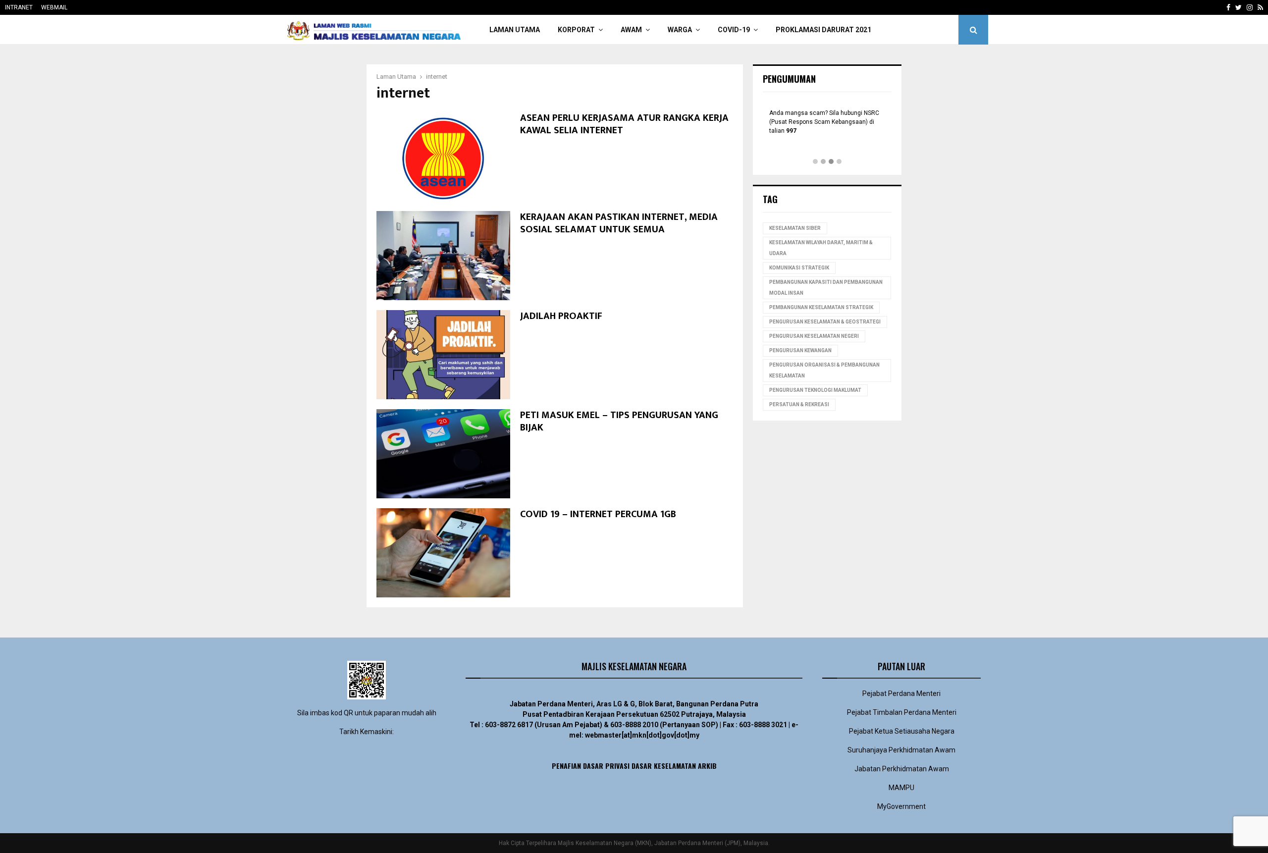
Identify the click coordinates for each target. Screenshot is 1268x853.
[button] (815, 162)
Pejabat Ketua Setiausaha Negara (901, 731)
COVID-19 (734, 30)
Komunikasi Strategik (799, 267)
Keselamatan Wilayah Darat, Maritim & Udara (821, 248)
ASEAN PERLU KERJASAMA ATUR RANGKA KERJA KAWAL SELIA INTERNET (624, 124)
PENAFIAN (566, 765)
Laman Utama (514, 30)
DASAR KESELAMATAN (664, 765)
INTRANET (19, 7)
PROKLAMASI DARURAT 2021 (823, 30)
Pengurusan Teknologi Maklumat (815, 390)
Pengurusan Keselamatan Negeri (814, 336)
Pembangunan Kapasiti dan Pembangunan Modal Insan (826, 287)
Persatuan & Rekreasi (799, 404)
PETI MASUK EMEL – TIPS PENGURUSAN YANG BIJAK (619, 421)
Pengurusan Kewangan (800, 350)
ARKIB (707, 765)
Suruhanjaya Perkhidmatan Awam (901, 750)
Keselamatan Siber (795, 228)
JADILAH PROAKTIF (561, 316)
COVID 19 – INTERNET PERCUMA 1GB (598, 514)
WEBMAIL (54, 7)
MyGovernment (901, 806)
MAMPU (901, 788)
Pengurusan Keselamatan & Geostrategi (825, 321)
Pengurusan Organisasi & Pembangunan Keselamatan (824, 370)
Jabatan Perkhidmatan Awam (901, 769)
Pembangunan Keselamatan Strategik (821, 307)
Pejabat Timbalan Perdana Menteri (901, 712)
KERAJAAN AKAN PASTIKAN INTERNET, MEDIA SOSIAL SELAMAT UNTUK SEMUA (619, 223)
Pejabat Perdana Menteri (901, 693)
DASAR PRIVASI (606, 765)
